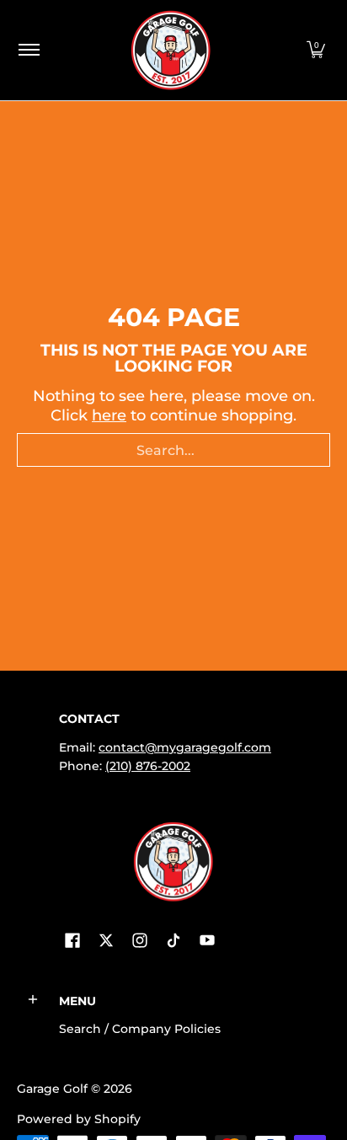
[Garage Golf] (171, 50)
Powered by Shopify (79, 1119)
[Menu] (28, 50)
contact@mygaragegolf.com (185, 747)
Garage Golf (52, 1088)
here (109, 415)
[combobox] (173, 450)
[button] (316, 50)
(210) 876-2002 (147, 765)
